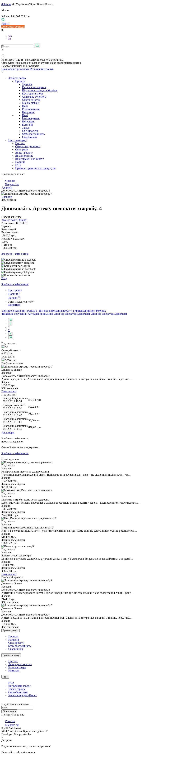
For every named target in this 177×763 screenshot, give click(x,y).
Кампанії (27, 124)
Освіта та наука (31, 99)
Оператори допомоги (27, 146)
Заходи (26, 127)
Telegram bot (12, 184)
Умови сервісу (16, 689)
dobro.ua (6, 4)
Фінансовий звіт (85, 310)
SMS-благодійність (33, 133)
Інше (5, 676)
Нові (25, 105)
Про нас (20, 143)
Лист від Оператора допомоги (72, 313)
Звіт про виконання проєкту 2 (56, 310)
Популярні (28, 112)
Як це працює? (24, 152)
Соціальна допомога (34, 96)
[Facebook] (1, 717)
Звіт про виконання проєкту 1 (19, 310)
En (9, 38)
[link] (88, 259)
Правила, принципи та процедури (35, 168)
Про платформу (17, 140)
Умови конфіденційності (22, 695)
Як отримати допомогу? (29, 158)
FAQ (18, 165)
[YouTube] (2, 717)
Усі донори (7, 432)
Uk (10, 35)
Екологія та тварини (34, 87)
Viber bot (10, 180)
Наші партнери (17, 667)
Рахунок (100, 310)
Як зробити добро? (19, 685)
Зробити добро (17, 78)
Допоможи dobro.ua (13, 26)
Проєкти (20, 81)
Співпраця (21, 149)
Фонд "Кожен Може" (14, 219)
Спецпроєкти (30, 130)
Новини (20, 161)
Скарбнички (29, 137)
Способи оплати (18, 692)
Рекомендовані (31, 109)
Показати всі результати (15, 69)
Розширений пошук (42, 69)
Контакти (14, 670)
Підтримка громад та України (39, 90)
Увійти (5, 23)
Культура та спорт (32, 93)
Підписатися (9, 711)
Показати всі (8, 391)
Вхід (4, 278)
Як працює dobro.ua (20, 664)
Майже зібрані (30, 102)
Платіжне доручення (14, 313)
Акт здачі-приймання (40, 313)
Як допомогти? (24, 155)
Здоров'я (27, 84)
